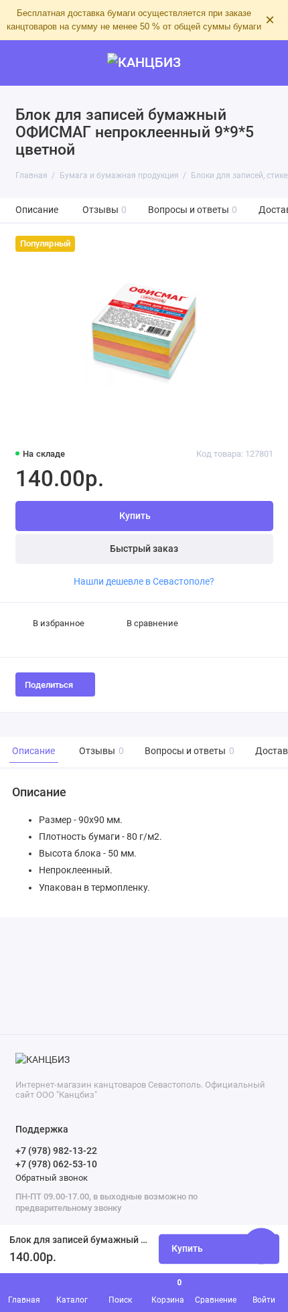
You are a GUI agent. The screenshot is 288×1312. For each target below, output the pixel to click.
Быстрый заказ (144, 549)
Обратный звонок (51, 1178)
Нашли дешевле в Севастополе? (144, 581)
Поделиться (49, 685)
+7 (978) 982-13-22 (56, 1150)
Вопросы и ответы (193, 210)
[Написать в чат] (261, 1246)
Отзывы (104, 210)
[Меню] (23, 63)
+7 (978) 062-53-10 (56, 1164)
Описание (36, 210)
